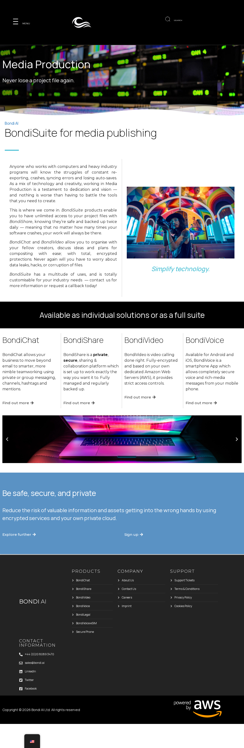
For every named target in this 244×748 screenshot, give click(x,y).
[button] (7, 439)
